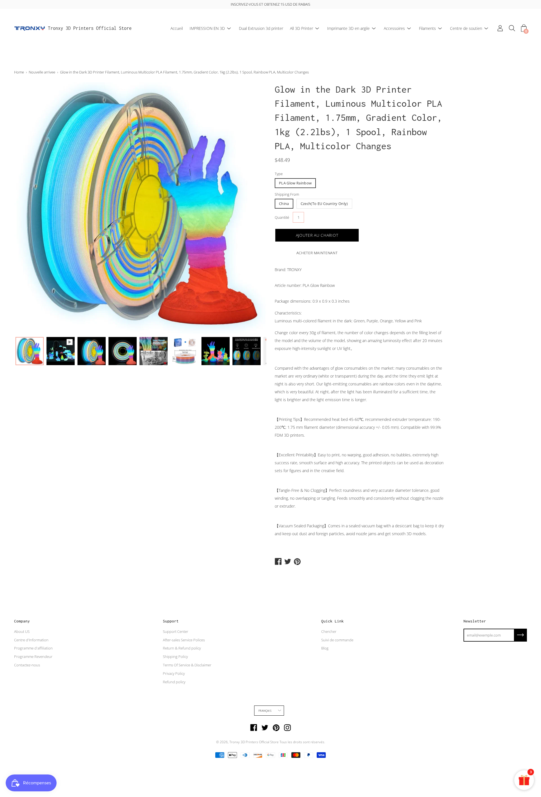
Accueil (176, 28)
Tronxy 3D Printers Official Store (90, 28)
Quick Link (332, 621)
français (264, 711)
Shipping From (287, 194)
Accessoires (394, 28)
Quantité (282, 217)
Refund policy (174, 681)
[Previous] (28, 208)
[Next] (252, 208)
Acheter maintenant (317, 252)
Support (171, 621)
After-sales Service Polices (184, 639)
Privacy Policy (174, 673)
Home (19, 72)
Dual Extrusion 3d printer (261, 28)
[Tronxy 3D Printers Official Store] (29, 28)
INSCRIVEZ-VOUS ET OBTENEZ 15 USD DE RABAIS (270, 4)
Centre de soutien (466, 28)
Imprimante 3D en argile (348, 28)
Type (279, 173)
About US (22, 631)
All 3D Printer (301, 28)
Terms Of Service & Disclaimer (187, 664)
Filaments (427, 28)
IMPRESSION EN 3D (207, 28)
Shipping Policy (175, 656)
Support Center (175, 631)
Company (22, 621)
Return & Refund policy (182, 648)
